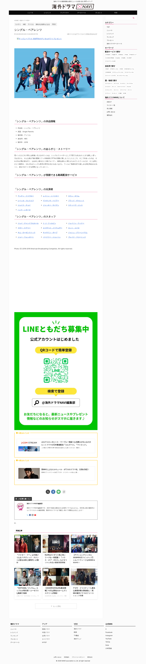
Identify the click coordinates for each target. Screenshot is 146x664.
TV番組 (76, 635)
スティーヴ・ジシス (75, 205)
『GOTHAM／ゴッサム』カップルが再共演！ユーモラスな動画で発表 (27, 590)
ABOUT (109, 102)
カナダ (129, 86)
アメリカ (117, 83)
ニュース (30, 12)
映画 (75, 632)
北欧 (121, 93)
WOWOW (109, 72)
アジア (44, 624)
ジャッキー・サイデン (51, 205)
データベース (81, 12)
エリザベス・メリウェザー (52, 228)
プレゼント (98, 12)
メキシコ (115, 93)
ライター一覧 (111, 105)
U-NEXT (130, 57)
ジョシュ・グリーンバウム (77, 232)
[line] (58, 492)
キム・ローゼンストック (26, 232)
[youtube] (35, 515)
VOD (115, 12)
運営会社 (109, 115)
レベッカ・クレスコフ (26, 201)
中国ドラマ (46, 632)
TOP (108, 27)
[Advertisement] (55, 281)
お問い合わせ (111, 112)
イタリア (108, 86)
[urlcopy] (64, 492)
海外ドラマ (77, 629)
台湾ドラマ (46, 636)
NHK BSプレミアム (129, 69)
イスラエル (130, 83)
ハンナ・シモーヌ (24, 210)
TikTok (107, 642)
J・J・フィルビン (49, 223)
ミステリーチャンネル (123, 75)
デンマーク (124, 90)
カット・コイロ (73, 228)
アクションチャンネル (118, 72)
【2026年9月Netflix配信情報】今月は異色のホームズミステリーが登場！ (56, 590)
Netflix (123, 57)
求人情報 (109, 108)
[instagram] (33, 515)
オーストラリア (122, 86)
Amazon (108, 54)
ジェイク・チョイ (24, 205)
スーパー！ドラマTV (111, 75)
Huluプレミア (133, 54)
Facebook (108, 632)
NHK (122, 69)
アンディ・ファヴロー (26, 196)
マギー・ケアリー (24, 228)
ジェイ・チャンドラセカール (28, 223)
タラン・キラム (73, 196)
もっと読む (57, 606)
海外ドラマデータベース (114, 43)
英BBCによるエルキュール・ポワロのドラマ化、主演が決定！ (65, 469)
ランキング (110, 37)
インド (114, 86)
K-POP (44, 642)
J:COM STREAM (110, 57)
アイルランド (109, 83)
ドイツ (130, 90)
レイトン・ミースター (51, 196)
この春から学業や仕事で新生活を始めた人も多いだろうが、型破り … (61, 447)
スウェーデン (109, 90)
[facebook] (53, 492)
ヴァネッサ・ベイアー (51, 201)
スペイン (117, 90)
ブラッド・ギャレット (76, 201)
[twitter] (48, 492)
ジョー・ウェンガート (26, 237)
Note (107, 645)
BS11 (108, 69)
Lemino (118, 57)
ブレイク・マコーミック (77, 237)
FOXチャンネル (114, 69)
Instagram (109, 635)
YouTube (108, 639)
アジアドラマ (64, 12)
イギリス (123, 83)
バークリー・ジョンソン (52, 237)
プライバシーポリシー (78, 657)
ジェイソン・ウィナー (76, 223)
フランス (108, 93)
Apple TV (115, 54)
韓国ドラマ (46, 629)
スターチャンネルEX (111, 61)
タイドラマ (46, 639)
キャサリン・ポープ (50, 232)
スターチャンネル (130, 72)
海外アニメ (77, 639)
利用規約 (66, 657)
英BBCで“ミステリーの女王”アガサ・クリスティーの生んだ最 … (60, 472)
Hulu (127, 54)
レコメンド (47, 12)
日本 (125, 93)
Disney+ (121, 54)
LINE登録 (108, 648)
